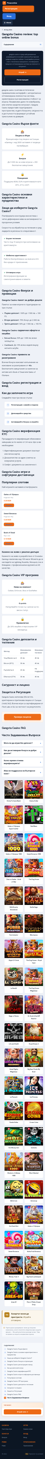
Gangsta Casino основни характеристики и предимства (22, 1353)
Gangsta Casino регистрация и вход (19, 1365)
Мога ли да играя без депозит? (18, 743)
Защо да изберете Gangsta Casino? (19, 1358)
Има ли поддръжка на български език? (19, 772)
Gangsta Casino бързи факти (17, 1349)
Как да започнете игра (15, 1368)
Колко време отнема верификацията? (13, 762)
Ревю (4, 1446)
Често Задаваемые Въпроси (18, 1398)
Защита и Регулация (14, 1391)
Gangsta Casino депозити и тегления (20, 1385)
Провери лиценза (22, 717)
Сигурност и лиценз (14, 1388)
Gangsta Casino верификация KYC (19, 1371)
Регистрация (11, 8)
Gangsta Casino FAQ (14, 1394)
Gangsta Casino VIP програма (17, 1381)
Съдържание (22, 45)
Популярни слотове (14, 1378)
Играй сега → (22, 1412)
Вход (9, 16)
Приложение (28, 1446)
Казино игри (27, 1429)
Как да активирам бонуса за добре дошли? (20, 752)
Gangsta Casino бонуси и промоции (20, 1361)
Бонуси (4, 1437)
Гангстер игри (7, 1429)
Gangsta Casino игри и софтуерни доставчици (23, 1375)
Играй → (22, 72)
